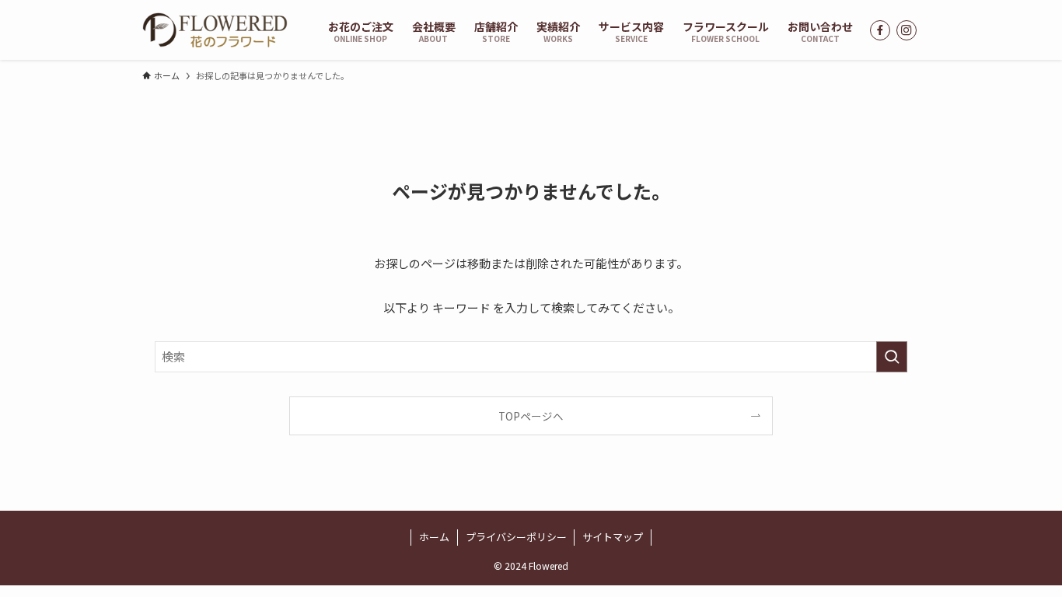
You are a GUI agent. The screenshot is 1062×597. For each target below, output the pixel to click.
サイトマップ (612, 536)
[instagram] (906, 30)
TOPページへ (531, 416)
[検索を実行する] (891, 356)
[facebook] (880, 30)
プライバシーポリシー (516, 536)
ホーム (434, 536)
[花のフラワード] (215, 29)
